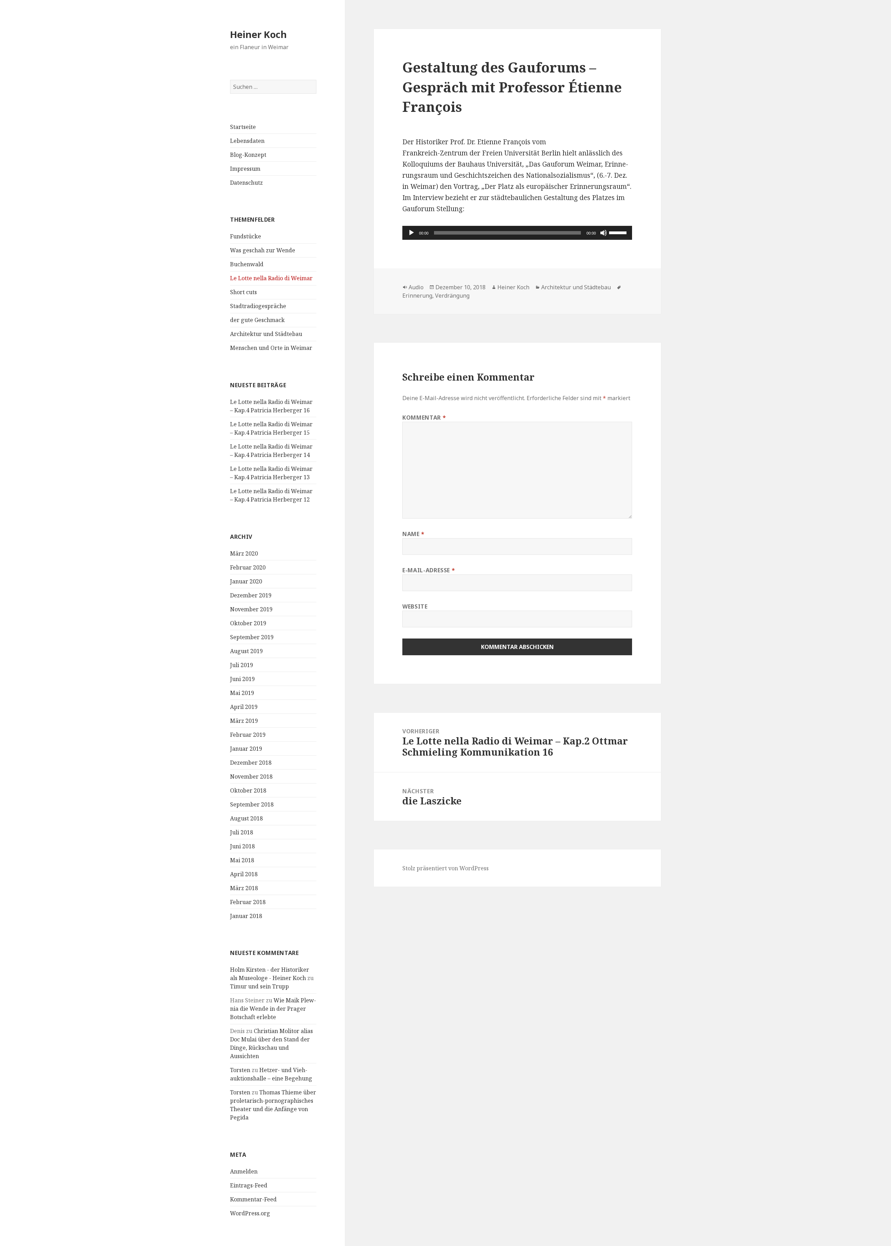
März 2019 (244, 721)
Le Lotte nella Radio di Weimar (271, 278)
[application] (517, 233)
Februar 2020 (248, 567)
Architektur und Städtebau (266, 334)
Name (413, 534)
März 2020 (244, 553)
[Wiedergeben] (411, 232)
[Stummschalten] (603, 232)
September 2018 (252, 804)
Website (414, 606)
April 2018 (244, 874)
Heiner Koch (258, 34)
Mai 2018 (242, 860)
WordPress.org (250, 1213)
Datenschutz (246, 182)
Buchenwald (246, 264)
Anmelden (244, 1171)
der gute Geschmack (257, 320)
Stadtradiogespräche (258, 306)
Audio (416, 287)
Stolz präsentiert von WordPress (445, 868)
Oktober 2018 (248, 790)
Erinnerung (417, 295)
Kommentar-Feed (253, 1199)
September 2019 (252, 637)
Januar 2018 (246, 916)
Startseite (243, 127)
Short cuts (243, 292)
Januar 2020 (246, 581)
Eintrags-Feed (248, 1185)
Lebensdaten (247, 141)
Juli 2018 (241, 832)
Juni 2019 (242, 679)
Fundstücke (245, 236)
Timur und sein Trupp (259, 986)
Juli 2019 (241, 665)
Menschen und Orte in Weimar (271, 348)
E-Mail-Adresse (428, 570)
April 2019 (244, 707)
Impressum (245, 169)
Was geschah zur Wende (262, 250)
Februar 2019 (248, 735)
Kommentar (424, 417)
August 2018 (246, 818)
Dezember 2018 (250, 762)
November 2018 (251, 776)
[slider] (619, 232)
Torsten (240, 1070)
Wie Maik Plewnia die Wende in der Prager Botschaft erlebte (273, 1008)
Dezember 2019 (250, 595)
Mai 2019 (242, 693)
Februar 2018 (248, 902)
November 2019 (251, 609)
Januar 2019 (246, 748)
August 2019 (246, 651)
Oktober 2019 (248, 623)
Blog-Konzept (248, 155)
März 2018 (244, 888)
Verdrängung (452, 295)
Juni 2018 (242, 846)
